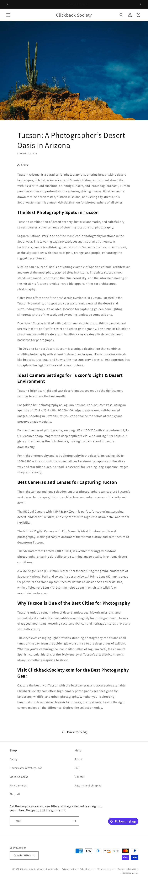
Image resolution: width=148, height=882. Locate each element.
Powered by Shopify (48, 869)
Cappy (13, 759)
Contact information (128, 869)
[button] (8, 15)
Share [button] (24, 164)
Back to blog (77, 732)
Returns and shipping (88, 785)
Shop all (15, 794)
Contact (80, 777)
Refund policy (87, 869)
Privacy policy (69, 869)
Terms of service (106, 869)
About (78, 759)
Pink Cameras (18, 785)
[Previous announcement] (7, 4)
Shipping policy (131, 873)
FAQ (77, 768)
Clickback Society (29, 869)
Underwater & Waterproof (26, 768)
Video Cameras (19, 777)
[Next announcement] (140, 4)
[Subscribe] (74, 821)
